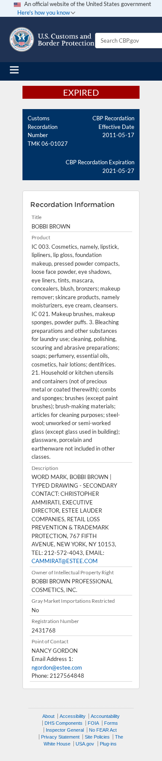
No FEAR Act (103, 730)
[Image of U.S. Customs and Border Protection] (52, 39)
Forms (111, 723)
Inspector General (65, 730)
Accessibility (73, 716)
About (48, 716)
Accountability (105, 716)
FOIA (93, 723)
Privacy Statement (60, 736)
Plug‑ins (108, 743)
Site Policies (97, 736)
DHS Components (63, 723)
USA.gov (85, 743)
